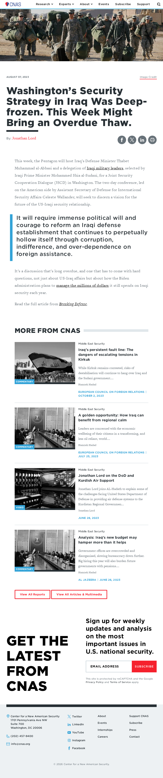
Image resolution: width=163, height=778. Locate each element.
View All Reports (32, 594)
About (102, 716)
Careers (103, 736)
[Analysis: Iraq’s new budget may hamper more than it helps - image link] (45, 550)
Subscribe (144, 666)
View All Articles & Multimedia (79, 594)
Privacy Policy (95, 682)
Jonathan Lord (24, 138)
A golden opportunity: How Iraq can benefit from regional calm (111, 417)
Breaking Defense (73, 304)
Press (132, 729)
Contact (134, 736)
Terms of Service (120, 682)
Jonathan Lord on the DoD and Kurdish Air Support (106, 478)
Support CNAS (139, 716)
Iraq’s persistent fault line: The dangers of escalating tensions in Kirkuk (108, 355)
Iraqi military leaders (105, 168)
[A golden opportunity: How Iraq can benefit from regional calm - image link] (45, 427)
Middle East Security (91, 343)
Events (102, 722)
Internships (105, 729)
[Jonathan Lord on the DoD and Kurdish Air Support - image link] (45, 488)
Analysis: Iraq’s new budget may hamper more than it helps (107, 539)
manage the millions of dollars (82, 285)
